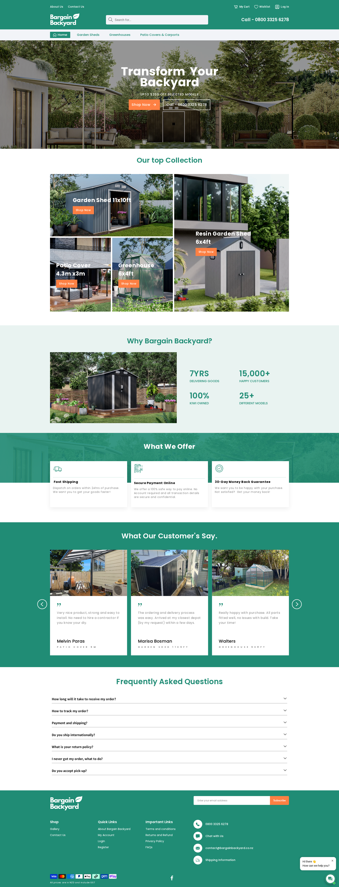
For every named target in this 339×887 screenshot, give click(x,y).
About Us (56, 7)
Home (62, 35)
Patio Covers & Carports (159, 35)
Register (103, 847)
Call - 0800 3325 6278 (265, 19)
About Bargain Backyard (114, 829)
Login (101, 841)
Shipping (211, 860)
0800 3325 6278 (216, 824)
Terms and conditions (161, 829)
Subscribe (279, 800)
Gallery (54, 829)
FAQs (149, 847)
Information (226, 860)
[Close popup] (332, 860)
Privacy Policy (155, 841)
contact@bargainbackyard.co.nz (229, 848)
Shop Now (83, 210)
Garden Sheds (88, 35)
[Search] (110, 19)
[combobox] (157, 19)
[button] (241, 7)
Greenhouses (119, 35)
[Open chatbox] (330, 878)
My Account (106, 835)
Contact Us (76, 7)
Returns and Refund (159, 835)
